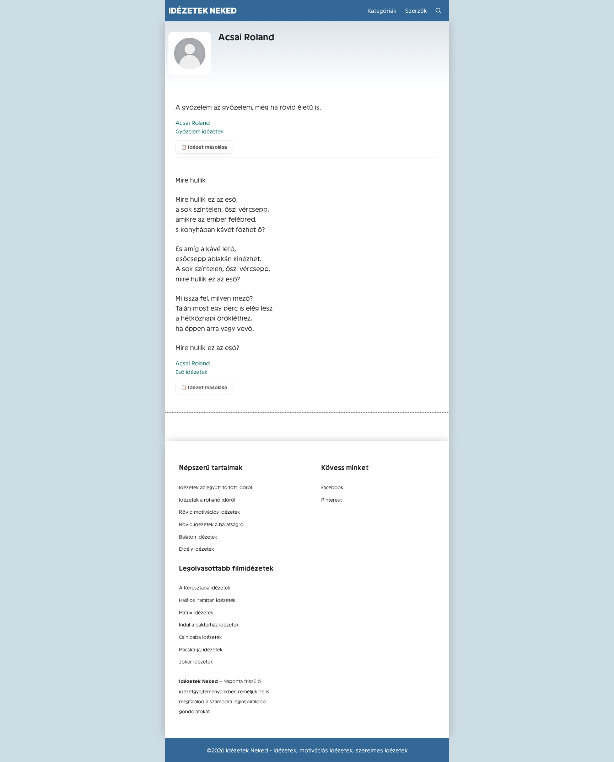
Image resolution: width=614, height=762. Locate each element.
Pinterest (331, 499)
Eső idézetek (192, 372)
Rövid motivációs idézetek (209, 511)
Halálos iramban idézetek (207, 600)
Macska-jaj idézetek (200, 649)
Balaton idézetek (198, 536)
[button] (438, 11)
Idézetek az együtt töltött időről (215, 487)
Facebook (332, 487)
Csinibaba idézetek (200, 637)
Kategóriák (382, 10)
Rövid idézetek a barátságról (211, 524)
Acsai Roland (193, 122)
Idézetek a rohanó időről (207, 499)
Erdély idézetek (196, 548)
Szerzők (416, 10)
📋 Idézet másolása (204, 146)
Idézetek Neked (202, 10)
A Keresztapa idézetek (204, 587)
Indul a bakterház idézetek (209, 624)
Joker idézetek (196, 661)
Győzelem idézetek (199, 131)
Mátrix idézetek (196, 612)
